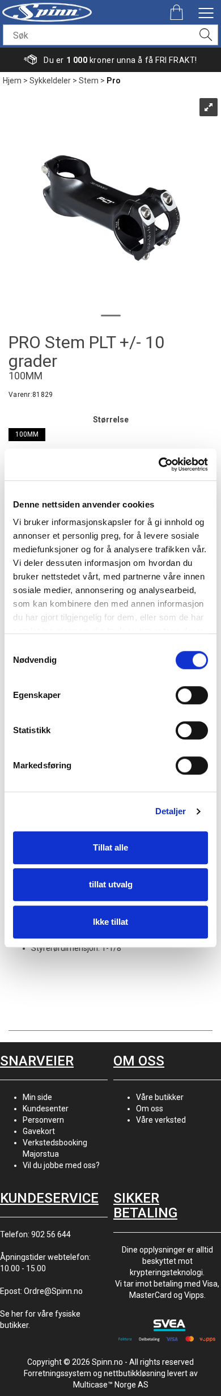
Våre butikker (160, 1097)
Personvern (43, 1119)
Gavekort (39, 1131)
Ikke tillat (110, 922)
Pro (114, 80)
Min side (37, 1097)
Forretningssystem (57, 1373)
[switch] (192, 695)
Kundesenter (46, 1108)
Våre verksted (161, 1119)
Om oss (149, 1108)
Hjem (12, 80)
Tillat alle (110, 847)
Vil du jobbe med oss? (61, 1165)
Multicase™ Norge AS (110, 1384)
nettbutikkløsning (134, 1373)
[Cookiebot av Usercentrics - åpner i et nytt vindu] (159, 464)
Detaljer (170, 811)
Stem (89, 80)
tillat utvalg (111, 884)
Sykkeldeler (50, 80)
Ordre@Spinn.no (53, 1291)
